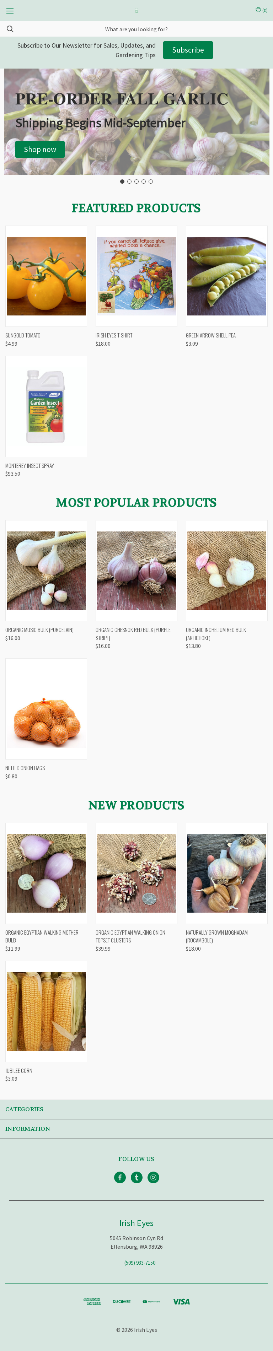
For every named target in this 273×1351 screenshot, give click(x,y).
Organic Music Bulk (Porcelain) (39, 629)
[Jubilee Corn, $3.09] (46, 1011)
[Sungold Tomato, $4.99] (46, 276)
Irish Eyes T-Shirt (114, 335)
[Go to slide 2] (129, 181)
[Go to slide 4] (143, 181)
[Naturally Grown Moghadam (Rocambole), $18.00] (226, 873)
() (264, 10)
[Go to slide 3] (136, 181)
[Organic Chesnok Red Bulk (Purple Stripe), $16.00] (136, 571)
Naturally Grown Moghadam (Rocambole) (217, 936)
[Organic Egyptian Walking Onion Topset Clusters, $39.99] (136, 873)
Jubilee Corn (18, 1070)
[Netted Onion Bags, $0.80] (46, 709)
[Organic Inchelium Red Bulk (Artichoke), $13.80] (226, 571)
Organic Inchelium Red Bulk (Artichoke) (216, 634)
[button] (40, 149)
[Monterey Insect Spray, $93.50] (46, 406)
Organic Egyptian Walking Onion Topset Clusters (130, 936)
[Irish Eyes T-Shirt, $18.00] (136, 276)
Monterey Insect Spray (29, 465)
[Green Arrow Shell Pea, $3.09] (226, 276)
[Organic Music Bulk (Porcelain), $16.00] (46, 571)
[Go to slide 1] (122, 181)
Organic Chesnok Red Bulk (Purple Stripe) (133, 634)
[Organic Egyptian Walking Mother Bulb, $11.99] (46, 873)
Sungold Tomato (23, 335)
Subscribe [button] (188, 50)
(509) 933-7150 (139, 1262)
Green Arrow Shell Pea (211, 335)
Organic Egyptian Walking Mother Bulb (42, 936)
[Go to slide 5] (151, 181)
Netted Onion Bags (25, 768)
